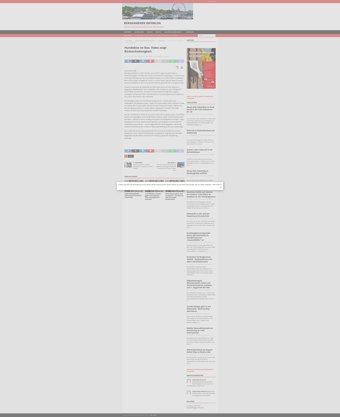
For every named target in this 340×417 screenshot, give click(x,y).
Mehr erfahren (217, 184)
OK (220, 187)
